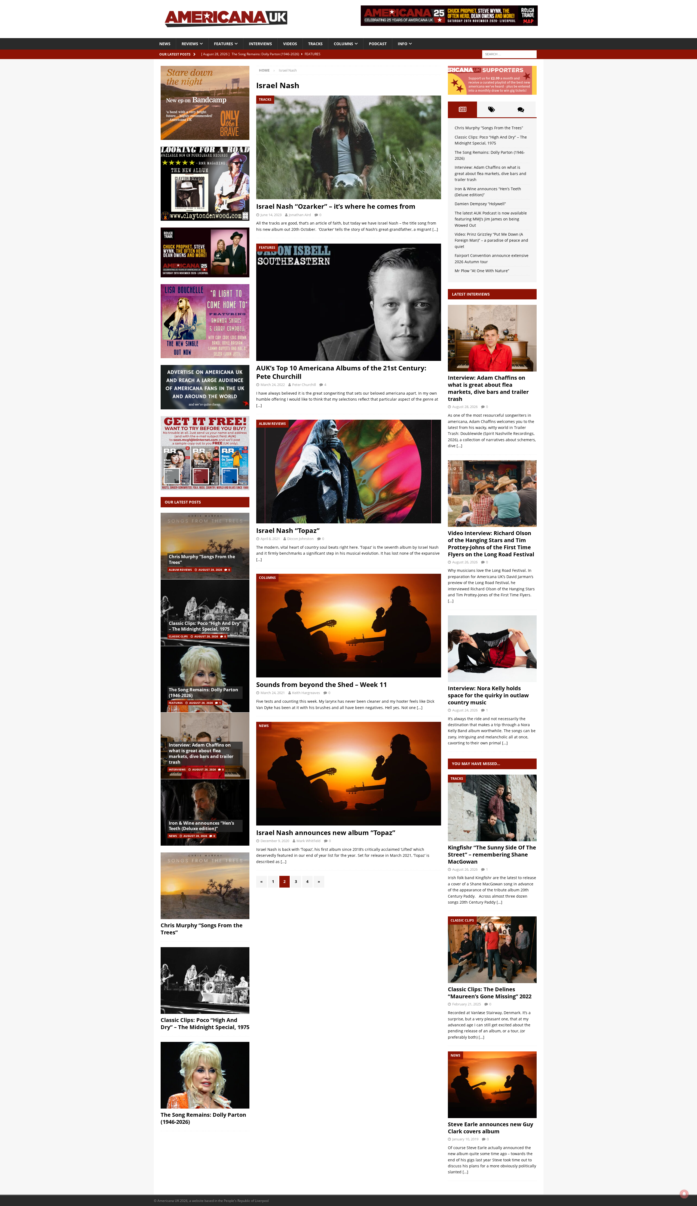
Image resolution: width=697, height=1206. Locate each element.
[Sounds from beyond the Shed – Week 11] (348, 625)
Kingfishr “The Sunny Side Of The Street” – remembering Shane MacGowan (492, 854)
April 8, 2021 (270, 538)
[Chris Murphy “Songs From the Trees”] (205, 546)
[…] (435, 229)
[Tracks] (492, 808)
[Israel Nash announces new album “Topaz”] (348, 774)
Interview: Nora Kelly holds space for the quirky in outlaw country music (488, 695)
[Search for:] (509, 53)
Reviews (190, 43)
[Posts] (462, 109)
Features (223, 43)
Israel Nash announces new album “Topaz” (325, 832)
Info (402, 43)
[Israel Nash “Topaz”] (348, 471)
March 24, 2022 (273, 384)
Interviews (260, 43)
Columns (343, 43)
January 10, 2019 (465, 1139)
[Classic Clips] (492, 949)
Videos (290, 43)
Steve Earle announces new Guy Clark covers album (490, 1128)
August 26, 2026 (465, 562)
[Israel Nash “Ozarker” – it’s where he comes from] (348, 147)
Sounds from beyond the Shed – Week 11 (321, 684)
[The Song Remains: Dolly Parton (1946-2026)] (205, 679)
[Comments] (520, 109)
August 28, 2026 (210, 570)
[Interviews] (492, 338)
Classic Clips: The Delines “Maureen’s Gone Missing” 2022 (489, 993)
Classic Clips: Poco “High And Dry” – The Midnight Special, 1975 (205, 626)
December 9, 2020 (275, 840)
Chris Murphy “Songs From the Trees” (202, 559)
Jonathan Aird (300, 214)
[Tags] (491, 109)
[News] (492, 1084)
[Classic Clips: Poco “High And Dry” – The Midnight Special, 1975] (205, 612)
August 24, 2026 (465, 710)
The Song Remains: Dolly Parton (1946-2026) (203, 692)
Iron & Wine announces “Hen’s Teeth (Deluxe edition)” (201, 826)
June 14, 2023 (271, 214)
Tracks (315, 43)
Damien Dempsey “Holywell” (480, 203)
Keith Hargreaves (306, 692)
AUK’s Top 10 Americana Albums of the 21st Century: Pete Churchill (341, 372)
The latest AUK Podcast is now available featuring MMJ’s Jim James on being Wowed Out (491, 219)
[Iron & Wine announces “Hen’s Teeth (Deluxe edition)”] (205, 812)
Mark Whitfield (308, 840)
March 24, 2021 (273, 692)
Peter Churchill (304, 384)
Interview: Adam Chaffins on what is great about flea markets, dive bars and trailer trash (201, 753)
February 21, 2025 (466, 1004)
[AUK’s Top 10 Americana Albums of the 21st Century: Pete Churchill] (348, 302)
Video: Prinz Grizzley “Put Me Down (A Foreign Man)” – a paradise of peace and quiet (491, 240)
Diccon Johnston (300, 538)
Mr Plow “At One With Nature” (482, 270)
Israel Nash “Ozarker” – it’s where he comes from (335, 206)
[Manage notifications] (684, 1194)
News (164, 43)
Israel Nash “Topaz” (288, 530)
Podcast (378, 43)
